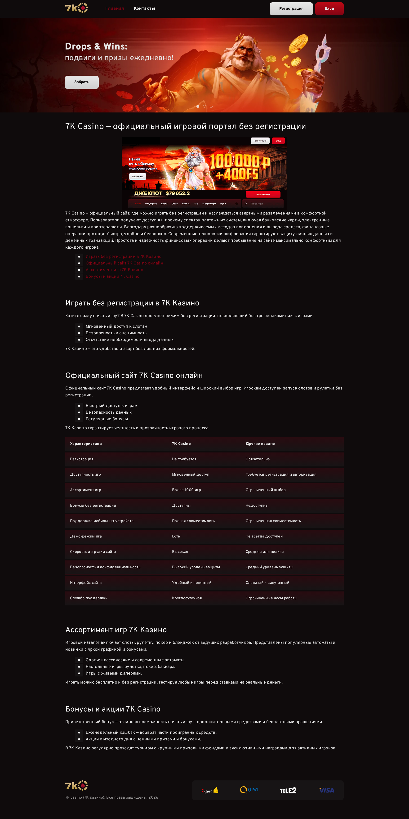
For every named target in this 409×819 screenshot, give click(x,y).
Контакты (145, 8)
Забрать (81, 82)
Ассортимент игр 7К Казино (114, 270)
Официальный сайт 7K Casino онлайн (124, 263)
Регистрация (291, 8)
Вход (329, 8)
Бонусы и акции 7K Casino (113, 276)
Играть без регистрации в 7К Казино (123, 257)
